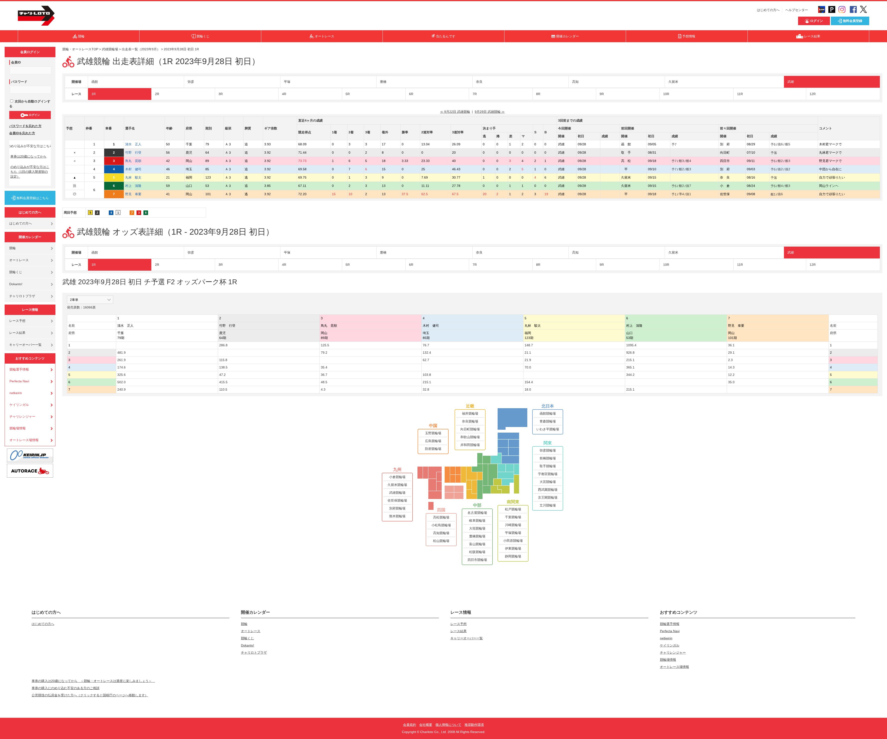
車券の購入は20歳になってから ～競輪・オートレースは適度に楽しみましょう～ (93, 681)
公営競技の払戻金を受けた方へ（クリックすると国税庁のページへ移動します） (90, 695)
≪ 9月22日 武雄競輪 (455, 112)
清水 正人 (133, 144)
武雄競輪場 (110, 49)
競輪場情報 (17, 428)
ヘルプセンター (796, 10)
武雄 (790, 82)
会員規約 (409, 725)
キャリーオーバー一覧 (25, 345)
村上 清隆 (133, 186)
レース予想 (17, 321)
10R (666, 94)
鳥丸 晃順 (133, 161)
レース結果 (17, 333)
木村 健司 (133, 169)
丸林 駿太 (133, 177)
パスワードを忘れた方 (25, 126)
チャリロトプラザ (22, 296)
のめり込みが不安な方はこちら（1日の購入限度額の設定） (29, 171)
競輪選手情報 (19, 369)
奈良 (479, 82)
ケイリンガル (19, 405)
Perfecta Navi (19, 381)
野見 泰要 (133, 194)
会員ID (16, 62)
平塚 (287, 82)
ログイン (34, 115)
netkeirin (15, 393)
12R (813, 94)
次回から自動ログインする (29, 103)
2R (157, 94)
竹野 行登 (133, 152)
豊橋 (383, 82)
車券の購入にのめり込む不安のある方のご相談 (66, 688)
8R (538, 94)
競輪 (12, 248)
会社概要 (425, 725)
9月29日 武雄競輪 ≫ (490, 112)
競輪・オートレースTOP (80, 49)
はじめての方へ (768, 10)
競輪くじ (15, 272)
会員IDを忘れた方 (22, 133)
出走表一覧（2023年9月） (141, 49)
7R (475, 94)
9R (602, 94)
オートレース (19, 260)
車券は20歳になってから (28, 156)
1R (93, 94)
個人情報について (448, 725)
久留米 (673, 82)
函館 (94, 82)
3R (221, 94)
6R (411, 94)
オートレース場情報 (24, 440)
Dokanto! (15, 284)
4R (284, 94)
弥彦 (191, 82)
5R (348, 94)
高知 (575, 82)
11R (740, 94)
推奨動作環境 (474, 725)
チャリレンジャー (22, 416)
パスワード (19, 82)
